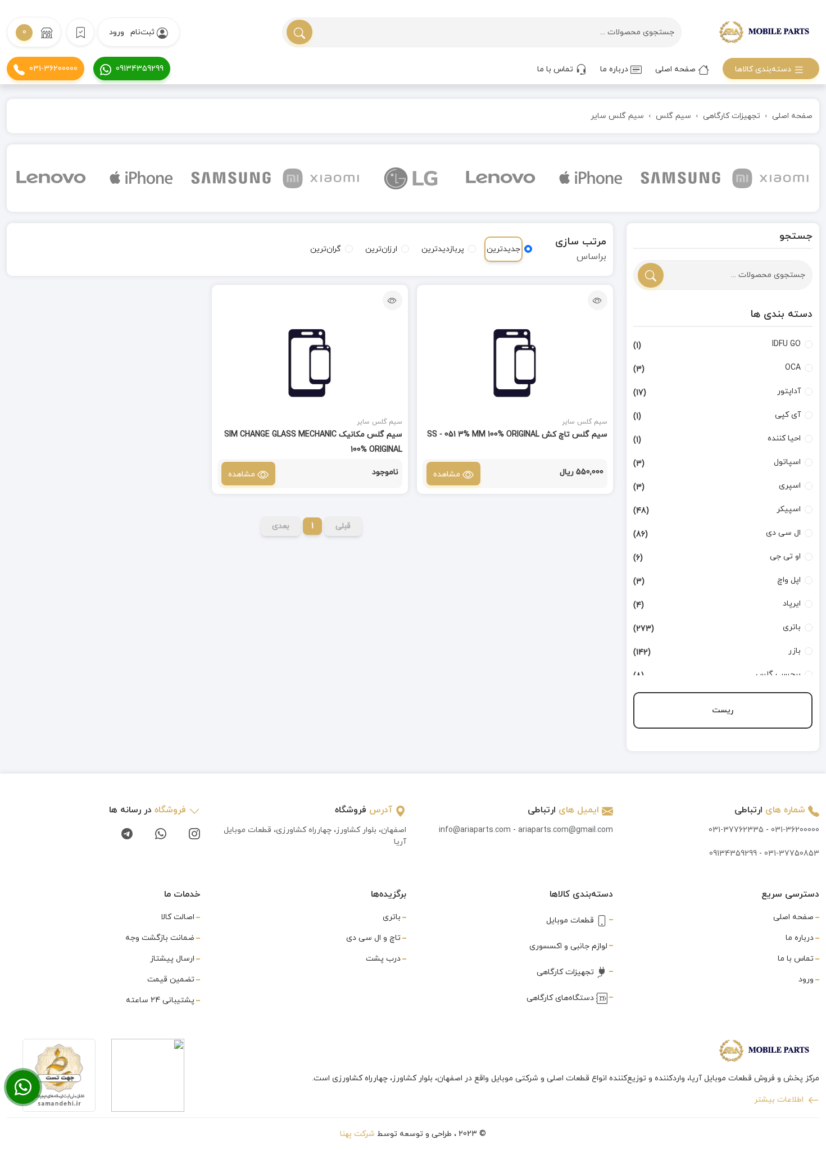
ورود (116, 32)
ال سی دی (783, 533)
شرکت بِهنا (357, 1134)
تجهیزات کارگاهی (731, 116)
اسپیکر (789, 509)
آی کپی (788, 415)
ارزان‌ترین (381, 249)
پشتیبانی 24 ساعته (160, 1000)
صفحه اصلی (676, 69)
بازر (794, 651)
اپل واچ (789, 580)
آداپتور (789, 391)
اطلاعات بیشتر (780, 1099)
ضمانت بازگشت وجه (159, 938)
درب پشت (383, 958)
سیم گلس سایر (617, 116)
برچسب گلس (778, 674)
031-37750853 (791, 853)
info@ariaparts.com (475, 830)
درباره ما (615, 69)
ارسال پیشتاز (172, 958)
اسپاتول (787, 462)
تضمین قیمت (170, 979)
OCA (793, 367)
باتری (792, 627)
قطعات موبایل (571, 920)
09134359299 (140, 68)
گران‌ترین (325, 249)
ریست (722, 710)
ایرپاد (792, 603)
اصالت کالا (177, 917)
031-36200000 (53, 68)
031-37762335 (736, 830)
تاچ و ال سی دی (373, 938)
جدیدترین (503, 249)
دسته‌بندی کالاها (764, 69)
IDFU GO (786, 344)
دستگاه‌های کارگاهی (561, 998)
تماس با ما (556, 69)
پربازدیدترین (442, 249)
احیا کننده (784, 438)
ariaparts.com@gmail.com (565, 830)
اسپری (790, 485)
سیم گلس (673, 116)
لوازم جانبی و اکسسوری (568, 946)
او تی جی (785, 556)
